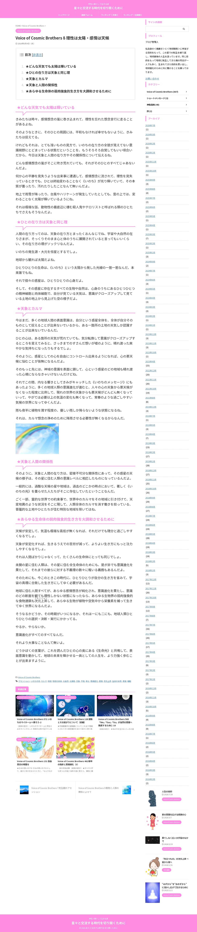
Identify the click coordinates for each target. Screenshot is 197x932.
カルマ (44, 681)
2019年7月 (150, 416)
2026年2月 (150, 143)
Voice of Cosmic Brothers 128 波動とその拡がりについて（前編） (75, 721)
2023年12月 (150, 334)
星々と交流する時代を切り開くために (98, 8)
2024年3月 (150, 307)
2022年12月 (150, 370)
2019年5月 (150, 425)
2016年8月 (150, 724)
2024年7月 (150, 270)
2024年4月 (150, 297)
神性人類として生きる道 (98, 918)
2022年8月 (150, 397)
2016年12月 (150, 688)
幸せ (87, 681)
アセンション (24, 681)
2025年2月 (150, 243)
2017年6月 (150, 633)
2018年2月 (150, 561)
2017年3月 (150, 661)
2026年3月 (150, 134)
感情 (101, 681)
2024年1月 (150, 325)
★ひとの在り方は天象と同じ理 (48, 72)
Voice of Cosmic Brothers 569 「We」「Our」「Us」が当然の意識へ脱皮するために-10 (115, 722)
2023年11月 (150, 343)
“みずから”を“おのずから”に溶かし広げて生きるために (175, 885)
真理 (124, 681)
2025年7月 (150, 198)
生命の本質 (117, 681)
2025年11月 (150, 161)
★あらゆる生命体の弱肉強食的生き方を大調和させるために (68, 91)
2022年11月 (150, 379)
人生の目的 (167, 791)
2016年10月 (150, 706)
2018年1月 (150, 570)
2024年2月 (150, 316)
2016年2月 (150, 779)
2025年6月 (150, 207)
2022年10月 (150, 388)
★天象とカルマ (37, 78)
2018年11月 (150, 479)
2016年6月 (150, 742)
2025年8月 (150, 189)
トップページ (64, 15)
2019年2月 (150, 452)
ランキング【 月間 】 (110, 15)
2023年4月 (150, 361)
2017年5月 (150, 643)
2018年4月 (150, 543)
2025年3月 (150, 234)
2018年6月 (150, 525)
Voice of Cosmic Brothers (29, 677)
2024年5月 (150, 288)
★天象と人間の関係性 (41, 84)
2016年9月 (150, 715)
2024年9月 (150, 261)
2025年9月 (150, 179)
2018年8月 (150, 506)
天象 (78, 681)
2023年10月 (150, 352)
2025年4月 (150, 225)
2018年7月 (150, 515)
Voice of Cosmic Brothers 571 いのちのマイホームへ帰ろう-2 (34, 721)
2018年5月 (150, 534)
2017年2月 (150, 670)
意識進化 (94, 681)
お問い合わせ (152, 78)
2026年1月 (150, 152)
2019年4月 (150, 434)
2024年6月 (150, 279)
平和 (83, 681)
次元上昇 (107, 681)
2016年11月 (150, 697)
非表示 (37, 54)
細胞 (129, 681)
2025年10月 (150, 170)
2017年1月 (150, 679)
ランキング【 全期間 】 (133, 15)
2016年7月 (150, 733)
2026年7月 (150, 125)
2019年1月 (150, 461)
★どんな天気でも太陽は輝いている (51, 66)
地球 (49, 681)
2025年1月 (150, 252)
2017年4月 (150, 652)
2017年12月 (150, 579)
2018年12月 (150, 470)
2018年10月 (150, 488)
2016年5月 (150, 752)
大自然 (66, 681)
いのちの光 (35, 681)
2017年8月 (150, 615)
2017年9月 (150, 606)
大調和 (72, 681)
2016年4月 (150, 761)
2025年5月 (150, 216)
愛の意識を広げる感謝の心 (174, 814)
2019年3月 (150, 443)
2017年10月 (150, 597)
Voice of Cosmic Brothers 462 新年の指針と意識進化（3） (75, 763)
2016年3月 (150, 770)
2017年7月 (150, 624)
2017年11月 (150, 588)
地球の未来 (57, 681)
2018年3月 (150, 552)
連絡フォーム (87, 15)
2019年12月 (150, 406)
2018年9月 (150, 497)
